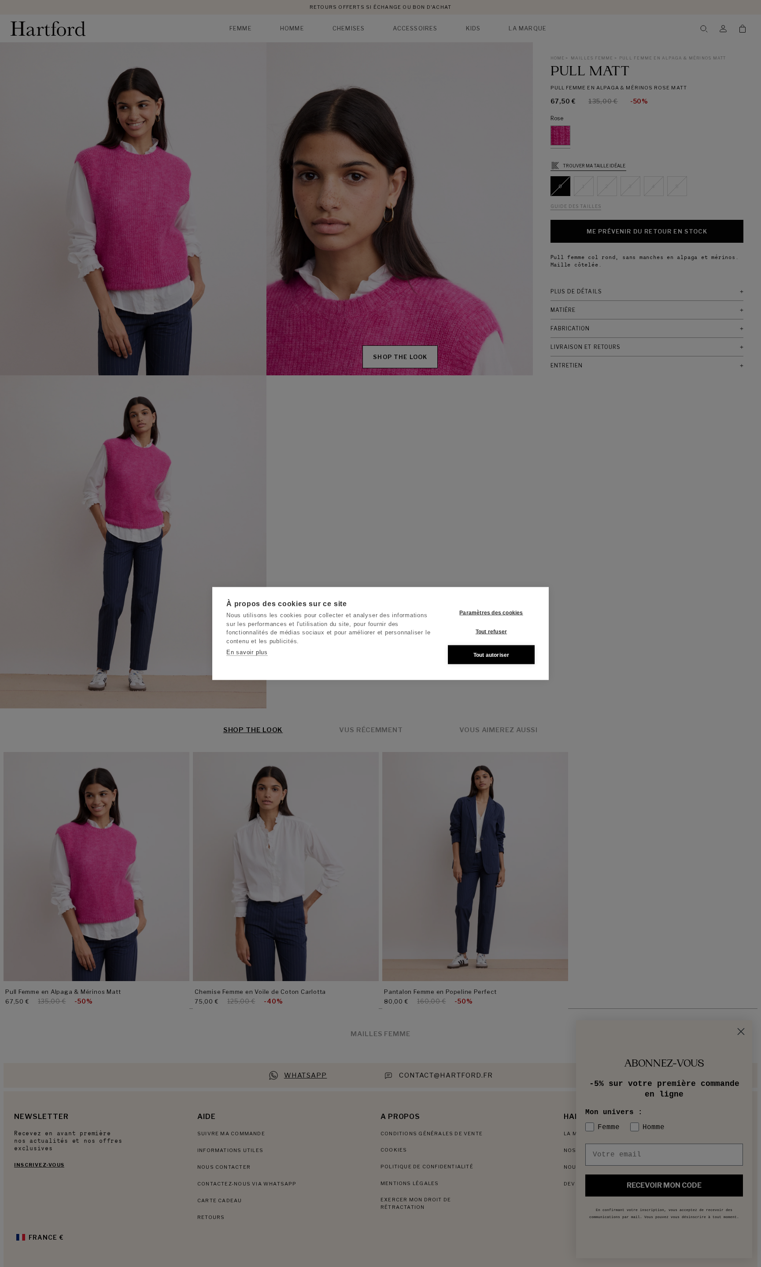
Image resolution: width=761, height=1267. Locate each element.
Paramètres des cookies (491, 612)
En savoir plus (247, 652)
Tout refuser (491, 631)
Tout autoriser (491, 655)
